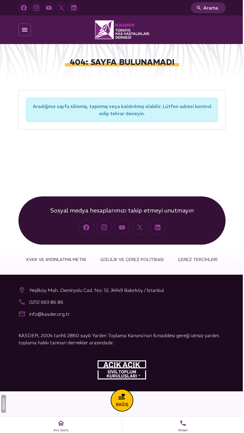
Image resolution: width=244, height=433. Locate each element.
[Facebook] (23, 7)
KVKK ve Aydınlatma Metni (56, 259)
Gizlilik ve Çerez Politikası (132, 259)
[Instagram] (36, 7)
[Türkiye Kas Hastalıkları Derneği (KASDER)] (122, 29)
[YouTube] (48, 7)
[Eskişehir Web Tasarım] (3, 404)
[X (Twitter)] (61, 7)
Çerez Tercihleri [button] (198, 259)
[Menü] (24, 30)
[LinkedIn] (73, 7)
